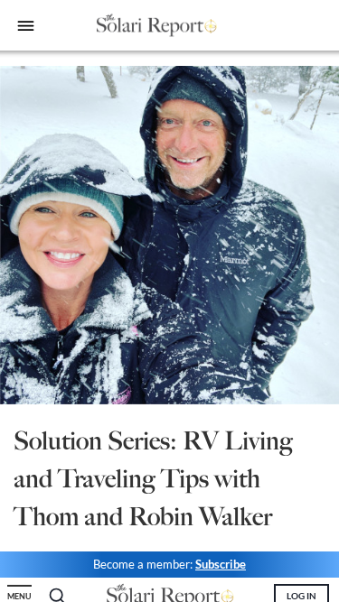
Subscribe (220, 564)
